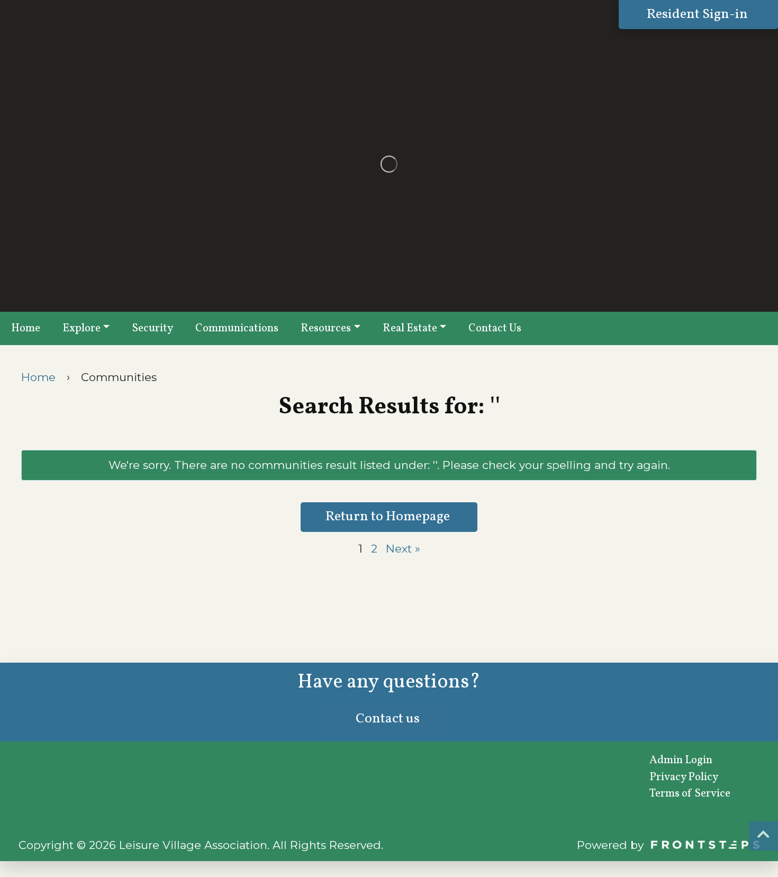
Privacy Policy (683, 777)
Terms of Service (689, 793)
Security (152, 328)
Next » (403, 548)
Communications (236, 328)
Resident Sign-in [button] (698, 14)
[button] (763, 836)
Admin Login (680, 760)
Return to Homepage (389, 517)
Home (25, 328)
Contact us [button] (389, 719)
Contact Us (494, 328)
